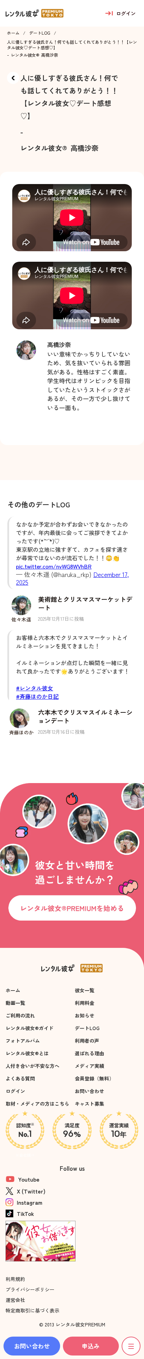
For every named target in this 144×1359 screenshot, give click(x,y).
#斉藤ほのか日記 (37, 696)
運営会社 (15, 1299)
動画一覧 (15, 1002)
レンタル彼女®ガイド (29, 1027)
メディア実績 (89, 1065)
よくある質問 (20, 1078)
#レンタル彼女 (34, 688)
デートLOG (39, 33)
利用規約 (15, 1278)
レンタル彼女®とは (27, 1053)
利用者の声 (87, 1040)
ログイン (15, 1090)
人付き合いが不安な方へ (32, 1065)
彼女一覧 (84, 990)
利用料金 (84, 1002)
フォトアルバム (23, 1040)
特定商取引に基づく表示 (32, 1310)
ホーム (13, 33)
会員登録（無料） (94, 1078)
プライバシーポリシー (30, 1289)
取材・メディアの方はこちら (37, 1103)
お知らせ (84, 1015)
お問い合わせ (89, 1090)
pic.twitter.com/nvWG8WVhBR (54, 566)
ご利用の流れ (20, 1015)
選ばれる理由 (89, 1053)
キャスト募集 (89, 1103)
